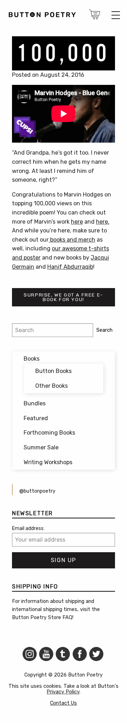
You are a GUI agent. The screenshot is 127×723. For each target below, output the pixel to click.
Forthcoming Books (49, 432)
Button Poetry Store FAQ (42, 618)
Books (32, 358)
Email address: (28, 528)
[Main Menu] (115, 15)
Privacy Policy (63, 692)
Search (104, 330)
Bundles (35, 403)
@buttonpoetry (37, 491)
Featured (36, 418)
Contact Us (63, 703)
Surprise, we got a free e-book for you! (63, 297)
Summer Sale (41, 447)
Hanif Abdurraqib (70, 266)
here (77, 221)
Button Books (53, 371)
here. (102, 221)
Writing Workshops (48, 462)
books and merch (72, 239)
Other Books (51, 385)
